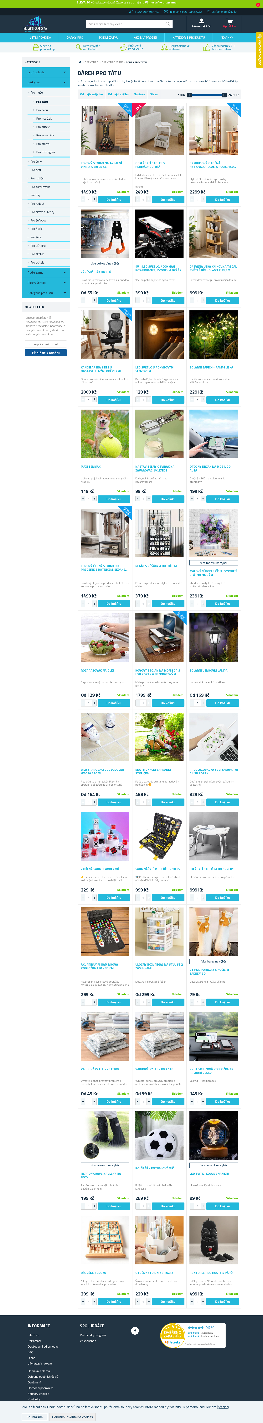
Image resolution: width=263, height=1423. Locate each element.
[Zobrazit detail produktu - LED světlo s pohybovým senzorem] (159, 335)
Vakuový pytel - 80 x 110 (154, 1069)
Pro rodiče (37, 178)
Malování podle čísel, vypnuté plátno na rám (214, 573)
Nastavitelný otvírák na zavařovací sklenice (154, 468)
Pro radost (37, 203)
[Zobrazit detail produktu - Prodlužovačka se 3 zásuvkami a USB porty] (214, 737)
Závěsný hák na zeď (96, 272)
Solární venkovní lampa (209, 670)
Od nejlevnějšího (91, 94)
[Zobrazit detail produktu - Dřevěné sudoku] (105, 1240)
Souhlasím (35, 1417)
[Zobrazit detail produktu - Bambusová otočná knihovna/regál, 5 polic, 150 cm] (214, 130)
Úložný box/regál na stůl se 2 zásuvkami (159, 966)
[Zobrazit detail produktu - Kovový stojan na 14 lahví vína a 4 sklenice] (105, 130)
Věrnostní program (40, 1363)
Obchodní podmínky (40, 1388)
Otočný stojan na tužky (154, 1273)
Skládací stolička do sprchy (212, 869)
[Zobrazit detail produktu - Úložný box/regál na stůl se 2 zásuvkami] (159, 932)
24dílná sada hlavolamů (100, 869)
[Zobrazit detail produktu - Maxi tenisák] (105, 434)
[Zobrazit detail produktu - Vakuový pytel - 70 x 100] (105, 1036)
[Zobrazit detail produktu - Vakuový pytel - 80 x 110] (159, 1036)
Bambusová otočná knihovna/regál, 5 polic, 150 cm (212, 165)
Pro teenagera (45, 152)
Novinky (227, 37)
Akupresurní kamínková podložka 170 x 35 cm (99, 966)
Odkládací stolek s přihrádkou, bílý (150, 165)
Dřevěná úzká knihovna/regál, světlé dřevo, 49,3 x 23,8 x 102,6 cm (214, 268)
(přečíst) (223, 1406)
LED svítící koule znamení (209, 1173)
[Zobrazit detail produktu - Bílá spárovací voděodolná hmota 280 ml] (105, 737)
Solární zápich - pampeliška (211, 367)
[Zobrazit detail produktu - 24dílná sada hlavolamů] (105, 836)
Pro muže (36, 92)
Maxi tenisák (91, 466)
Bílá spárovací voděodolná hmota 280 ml (102, 771)
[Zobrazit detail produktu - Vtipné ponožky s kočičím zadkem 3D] (214, 932)
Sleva (154, 94)
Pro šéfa (36, 237)
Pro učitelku (38, 245)
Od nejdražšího (118, 94)
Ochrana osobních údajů (43, 1376)
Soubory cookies (38, 1393)
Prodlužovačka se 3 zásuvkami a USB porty (214, 771)
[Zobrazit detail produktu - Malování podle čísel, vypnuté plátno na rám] (214, 533)
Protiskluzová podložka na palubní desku (212, 1071)
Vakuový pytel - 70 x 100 (100, 1069)
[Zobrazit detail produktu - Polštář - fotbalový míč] (159, 1136)
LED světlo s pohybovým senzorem (154, 369)
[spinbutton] (88, 199)
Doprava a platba (39, 1371)
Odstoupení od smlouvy (43, 1346)
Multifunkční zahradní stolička (153, 771)
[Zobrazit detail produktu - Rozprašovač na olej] (105, 638)
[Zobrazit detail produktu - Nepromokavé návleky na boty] (105, 1136)
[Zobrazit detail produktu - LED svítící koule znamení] (214, 1136)
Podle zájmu (108, 37)
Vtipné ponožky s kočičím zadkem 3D (209, 971)
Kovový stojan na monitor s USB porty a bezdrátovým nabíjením (157, 672)
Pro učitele (37, 262)
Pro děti (35, 169)
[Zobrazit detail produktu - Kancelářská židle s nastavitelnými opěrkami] (105, 335)
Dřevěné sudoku (93, 1273)
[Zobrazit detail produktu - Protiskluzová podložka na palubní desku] (214, 1036)
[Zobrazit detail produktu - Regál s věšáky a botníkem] (159, 533)
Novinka (139, 94)
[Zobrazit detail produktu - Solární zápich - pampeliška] (214, 335)
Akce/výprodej (145, 37)
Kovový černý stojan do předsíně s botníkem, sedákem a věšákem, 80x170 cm (104, 567)
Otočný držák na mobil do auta (210, 468)
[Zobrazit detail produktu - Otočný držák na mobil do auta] (214, 434)
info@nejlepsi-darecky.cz (186, 11)
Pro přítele (43, 126)
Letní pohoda (40, 37)
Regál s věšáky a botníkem (156, 566)
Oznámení (34, 1382)
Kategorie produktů (189, 37)
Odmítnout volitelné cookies (72, 1417)
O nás (31, 1357)
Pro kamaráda (45, 135)
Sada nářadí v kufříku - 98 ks (157, 869)
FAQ (30, 1352)
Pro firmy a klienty (42, 212)
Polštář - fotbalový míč (154, 1168)
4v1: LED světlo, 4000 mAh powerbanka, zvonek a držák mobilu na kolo (158, 268)
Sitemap (33, 1335)
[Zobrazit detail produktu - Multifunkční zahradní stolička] (159, 737)
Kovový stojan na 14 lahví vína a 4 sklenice (101, 165)
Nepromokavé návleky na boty (101, 1175)
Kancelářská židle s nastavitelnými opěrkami (101, 369)
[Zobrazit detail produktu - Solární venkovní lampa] (214, 638)
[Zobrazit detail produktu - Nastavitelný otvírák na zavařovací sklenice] (159, 434)
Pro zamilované (40, 186)
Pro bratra (42, 143)
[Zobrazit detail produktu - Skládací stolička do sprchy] (214, 836)
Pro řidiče (36, 228)
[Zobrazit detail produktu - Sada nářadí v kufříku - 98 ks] (159, 836)
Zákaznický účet (201, 26)
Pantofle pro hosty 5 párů (211, 1273)
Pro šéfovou (38, 220)
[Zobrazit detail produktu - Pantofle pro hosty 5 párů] (214, 1240)
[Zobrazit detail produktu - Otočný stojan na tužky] (159, 1240)
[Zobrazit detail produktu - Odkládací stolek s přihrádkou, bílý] (159, 130)
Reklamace (35, 1340)
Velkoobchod (88, 1340)
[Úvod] (80, 62)
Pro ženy (36, 161)
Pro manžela (44, 118)
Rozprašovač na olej (97, 670)
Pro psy (35, 195)
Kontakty (34, 1399)
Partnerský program (93, 1335)
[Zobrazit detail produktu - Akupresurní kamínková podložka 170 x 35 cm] (105, 932)
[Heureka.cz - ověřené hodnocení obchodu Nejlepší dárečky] (193, 1347)
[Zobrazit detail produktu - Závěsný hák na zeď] (105, 234)
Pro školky (37, 254)
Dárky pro (75, 37)
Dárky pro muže (112, 62)
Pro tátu (42, 101)
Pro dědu (42, 110)
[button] (94, 199)
